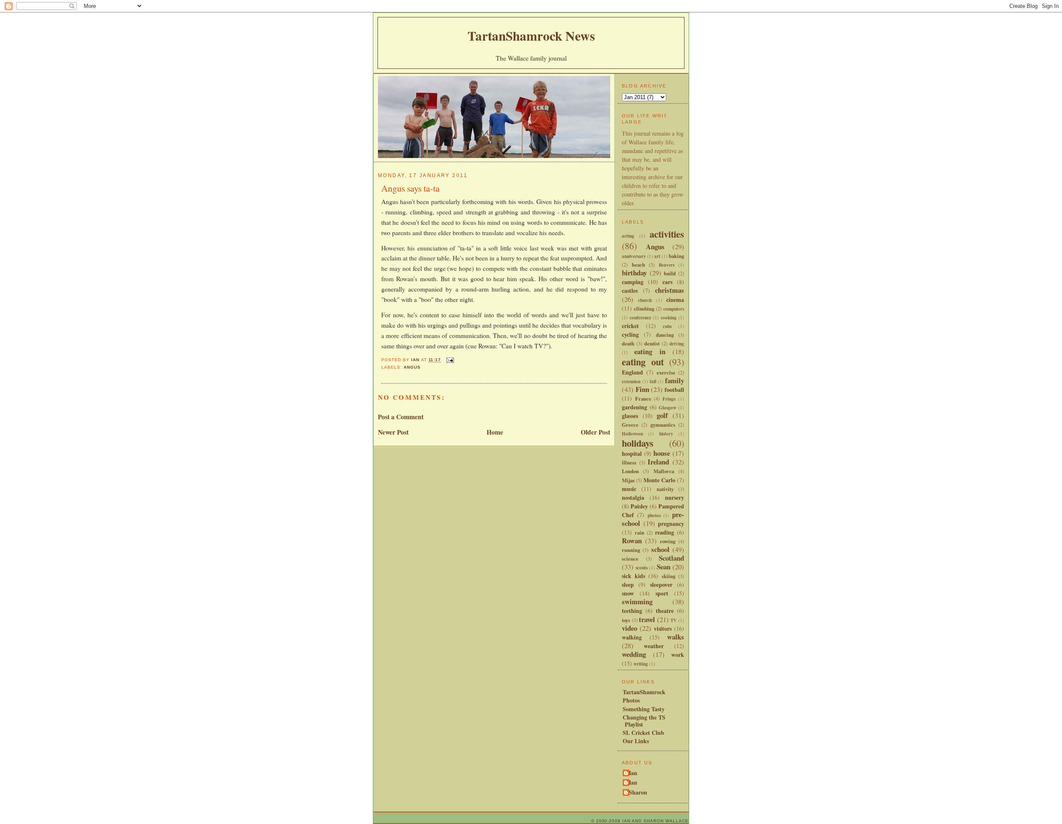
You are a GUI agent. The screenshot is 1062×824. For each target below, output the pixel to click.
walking (632, 637)
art (657, 256)
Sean (663, 566)
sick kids (633, 575)
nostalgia (633, 497)
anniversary (634, 256)
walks (675, 637)
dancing (665, 334)
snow (628, 593)
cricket (630, 325)
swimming (637, 601)
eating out (643, 362)
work (677, 654)
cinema (675, 299)
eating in (649, 351)
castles (630, 290)
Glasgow (667, 407)
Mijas (628, 480)
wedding (634, 654)
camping (632, 281)
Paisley (639, 506)
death (628, 343)
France (643, 398)
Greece (630, 424)
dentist (652, 343)
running (631, 550)
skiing (668, 576)
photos (654, 515)
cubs (667, 326)
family (674, 380)
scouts (642, 567)
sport (661, 593)
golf (662, 415)
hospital (632, 453)
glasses (630, 415)
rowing (667, 541)
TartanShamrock (644, 692)
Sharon (638, 793)
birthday (634, 272)
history (666, 433)
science (630, 558)
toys (626, 620)
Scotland (671, 558)
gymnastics (662, 424)
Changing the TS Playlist (644, 721)
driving (677, 343)
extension (631, 381)
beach (638, 264)
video (629, 628)
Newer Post (393, 432)
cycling (630, 334)
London (630, 471)
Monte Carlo (659, 480)
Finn (642, 389)
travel (647, 619)
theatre (665, 610)
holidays (637, 443)
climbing (644, 308)
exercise (666, 372)
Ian (633, 773)
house (661, 453)
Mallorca (663, 471)
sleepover (661, 584)
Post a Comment (401, 416)
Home (495, 432)
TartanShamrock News (531, 35)
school (660, 549)
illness (629, 462)
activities (667, 234)
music (629, 488)
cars (667, 281)
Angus (412, 367)
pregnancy (671, 523)
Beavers (667, 264)
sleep (628, 584)
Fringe (669, 398)
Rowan (632, 540)
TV (673, 620)
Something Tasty (644, 709)
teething (632, 610)
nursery (674, 497)
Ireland (658, 462)
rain (639, 532)
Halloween (632, 433)
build (670, 273)
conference (640, 317)
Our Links (636, 740)
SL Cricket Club (643, 732)
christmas (669, 290)
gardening (634, 407)
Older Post (595, 432)
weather (654, 646)
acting (628, 235)
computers (673, 308)
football (674, 389)
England (632, 372)
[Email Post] (450, 360)
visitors (663, 628)
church (645, 300)
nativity (665, 489)
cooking (669, 317)
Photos (631, 700)
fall (653, 381)
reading (664, 532)
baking (676, 256)
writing (640, 663)
